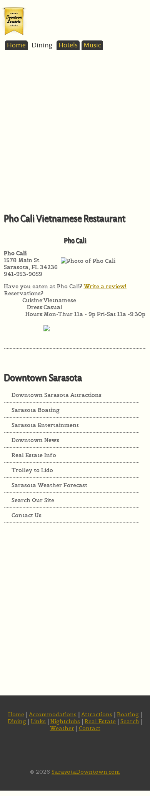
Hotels (68, 45)
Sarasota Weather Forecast (49, 485)
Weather (62, 728)
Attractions (96, 714)
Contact (89, 728)
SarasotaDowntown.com (86, 771)
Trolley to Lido (32, 470)
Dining (42, 45)
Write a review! (105, 286)
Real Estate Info (34, 455)
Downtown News (35, 440)
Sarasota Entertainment (45, 425)
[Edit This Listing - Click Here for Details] (46, 337)
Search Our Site (33, 500)
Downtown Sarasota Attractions (57, 394)
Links (38, 721)
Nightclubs (65, 721)
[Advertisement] (75, 137)
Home (16, 45)
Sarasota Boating (36, 409)
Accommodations (53, 714)
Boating (128, 714)
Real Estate (100, 721)
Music (92, 45)
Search (129, 721)
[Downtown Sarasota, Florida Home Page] (14, 33)
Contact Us (27, 515)
